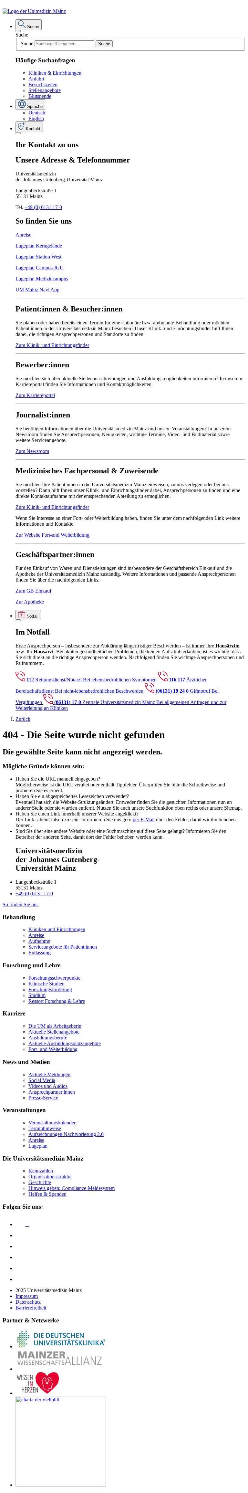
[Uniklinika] (61, 1346)
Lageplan (37, 1146)
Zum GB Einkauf (33, 591)
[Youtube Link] (22, 1246)
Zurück (23, 719)
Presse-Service (43, 1097)
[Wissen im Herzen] (38, 1393)
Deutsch (36, 112)
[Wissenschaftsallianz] (61, 1369)
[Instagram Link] (20, 1257)
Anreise (23, 234)
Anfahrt (36, 78)
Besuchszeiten (42, 84)
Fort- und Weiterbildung (53, 1049)
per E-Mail (144, 819)
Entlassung (39, 952)
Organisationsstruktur (50, 1176)
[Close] (18, 31)
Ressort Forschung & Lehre (56, 1001)
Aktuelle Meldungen (49, 1074)
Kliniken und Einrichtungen (56, 929)
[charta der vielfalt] (61, 1485)
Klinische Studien (46, 983)
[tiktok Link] (20, 1279)
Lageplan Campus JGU (40, 267)
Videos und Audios (47, 1086)
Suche (22, 34)
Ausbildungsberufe (47, 1037)
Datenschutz (28, 1302)
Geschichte (39, 1182)
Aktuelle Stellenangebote (53, 1032)
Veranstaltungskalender (52, 1122)
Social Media (41, 1080)
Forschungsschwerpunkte (54, 978)
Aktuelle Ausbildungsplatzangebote (64, 1043)
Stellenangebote (44, 90)
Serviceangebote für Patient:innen (62, 947)
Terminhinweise (44, 1128)
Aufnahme (39, 941)
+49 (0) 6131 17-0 (43, 207)
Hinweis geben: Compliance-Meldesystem (71, 1188)
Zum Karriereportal (35, 395)
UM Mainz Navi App (37, 289)
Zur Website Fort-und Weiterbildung (52, 535)
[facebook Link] (20, 1268)
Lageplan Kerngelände (39, 245)
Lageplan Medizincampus (42, 278)
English (36, 118)
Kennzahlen (40, 1170)
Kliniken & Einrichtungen (54, 73)
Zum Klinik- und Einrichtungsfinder (52, 345)
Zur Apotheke (30, 602)
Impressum (27, 1296)
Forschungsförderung (50, 989)
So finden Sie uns (20, 904)
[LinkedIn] (20, 1235)
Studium (37, 995)
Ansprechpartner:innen (51, 1092)
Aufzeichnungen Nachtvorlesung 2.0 (66, 1134)
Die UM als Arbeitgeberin (54, 1026)
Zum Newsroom (32, 451)
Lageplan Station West (38, 256)
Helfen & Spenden (47, 1194)
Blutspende (39, 96)
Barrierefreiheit (31, 1307)
